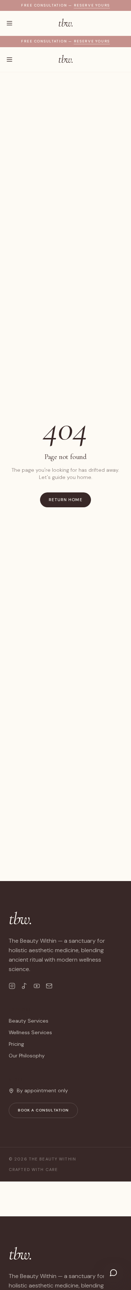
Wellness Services (30, 1032)
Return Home (65, 499)
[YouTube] (36, 986)
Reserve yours (92, 5)
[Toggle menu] (9, 23)
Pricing (16, 1044)
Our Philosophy (27, 1055)
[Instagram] (12, 986)
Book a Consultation (43, 1110)
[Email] (49, 986)
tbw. (65, 23)
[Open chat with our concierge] (113, 1272)
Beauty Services (28, 1020)
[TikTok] (24, 986)
